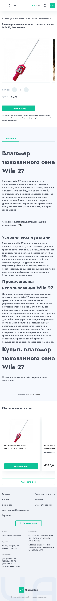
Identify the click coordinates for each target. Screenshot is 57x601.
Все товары (20, 18)
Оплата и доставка (45, 494)
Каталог (6, 499)
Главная (6, 494)
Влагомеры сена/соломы (39, 18)
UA (38, 5)
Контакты (39, 499)
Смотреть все (28, 481)
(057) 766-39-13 (8, 563)
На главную (7, 18)
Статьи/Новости (43, 504)
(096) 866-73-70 (9, 561)
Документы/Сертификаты (15, 510)
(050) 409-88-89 (9, 558)
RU (33, 5)
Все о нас (7, 504)
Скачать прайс (30, 523)
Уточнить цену (18, 108)
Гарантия (6, 515)
